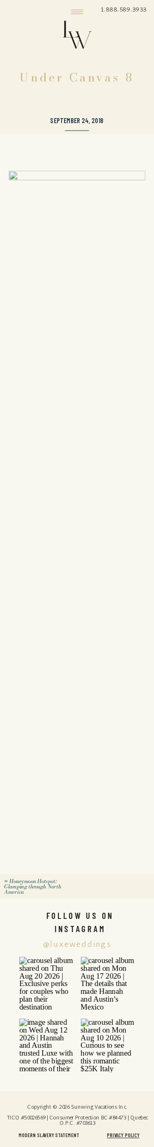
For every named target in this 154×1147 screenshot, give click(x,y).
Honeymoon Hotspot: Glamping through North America (32, 886)
